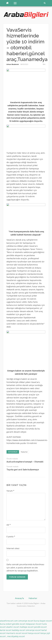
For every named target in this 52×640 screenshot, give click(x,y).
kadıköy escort (18, 630)
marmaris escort (13, 633)
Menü (14, 3)
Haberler (24, 452)
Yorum (10, 490)
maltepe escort (27, 627)
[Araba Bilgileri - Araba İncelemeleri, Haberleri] (26, 14)
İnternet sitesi (13, 548)
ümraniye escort (25, 620)
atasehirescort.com (9, 620)
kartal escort (6, 630)
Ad (9, 524)
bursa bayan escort (43, 620)
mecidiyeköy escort (16, 636)
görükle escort (18, 624)
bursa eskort (6, 624)
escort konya (28, 633)
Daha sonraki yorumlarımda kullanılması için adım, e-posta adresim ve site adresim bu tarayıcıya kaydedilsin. (25, 567)
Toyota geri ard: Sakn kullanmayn (23, 470)
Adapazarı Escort (34, 624)
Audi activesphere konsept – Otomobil (25, 462)
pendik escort (40, 627)
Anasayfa (19, 598)
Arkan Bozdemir (13, 64)
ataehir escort (12, 627)
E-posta (11, 536)
